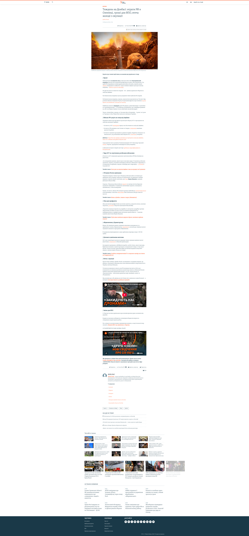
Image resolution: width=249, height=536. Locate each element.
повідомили (133, 128)
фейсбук (118, 360)
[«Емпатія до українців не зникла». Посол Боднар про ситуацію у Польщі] (89, 438)
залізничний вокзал (140, 190)
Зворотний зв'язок (109, 531)
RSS (85, 528)
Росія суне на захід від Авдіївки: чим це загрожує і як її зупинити (128, 169)
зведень (105, 85)
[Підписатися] (153, 522)
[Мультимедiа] (191, 2)
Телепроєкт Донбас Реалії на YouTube (117, 399)
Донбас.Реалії (106, 19)
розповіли (111, 205)
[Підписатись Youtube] (135, 522)
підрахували (125, 227)
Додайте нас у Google (198, 2)
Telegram (111, 390)
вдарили (124, 184)
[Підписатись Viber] (141, 522)
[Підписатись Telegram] (144, 522)
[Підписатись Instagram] (138, 522)
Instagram (111, 393)
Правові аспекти (108, 526)
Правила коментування (90, 531)
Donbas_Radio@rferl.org (109, 360)
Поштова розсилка (89, 526)
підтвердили (116, 125)
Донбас (105, 6)
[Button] (120, 26)
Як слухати (87, 521)
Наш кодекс (107, 523)
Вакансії (106, 528)
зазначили (133, 134)
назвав (104, 144)
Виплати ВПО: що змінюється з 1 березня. (119, 325)
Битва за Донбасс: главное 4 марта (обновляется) (124, 197)
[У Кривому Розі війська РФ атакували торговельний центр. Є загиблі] (114, 466)
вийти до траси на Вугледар (116, 87)
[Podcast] (150, 522)
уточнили (140, 164)
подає (126, 179)
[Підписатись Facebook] (126, 522)
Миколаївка (121, 192)
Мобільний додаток (89, 523)
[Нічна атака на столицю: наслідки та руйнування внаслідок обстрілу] (175, 466)
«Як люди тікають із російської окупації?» (119, 280)
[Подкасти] (187, 2)
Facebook (111, 387)
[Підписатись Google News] (129, 522)
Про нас (106, 521)
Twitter (110, 396)
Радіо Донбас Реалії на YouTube (116, 403)
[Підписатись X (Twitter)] (132, 522)
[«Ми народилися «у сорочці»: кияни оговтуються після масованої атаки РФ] (155, 466)
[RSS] (147, 522)
